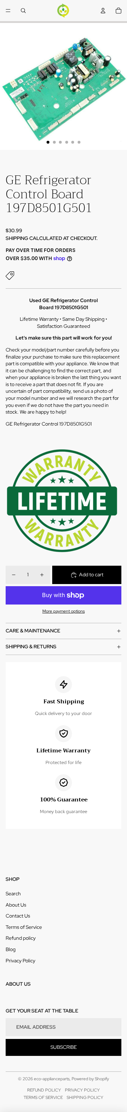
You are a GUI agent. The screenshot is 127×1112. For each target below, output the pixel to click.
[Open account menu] (103, 10)
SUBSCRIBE (63, 1047)
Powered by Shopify (90, 1079)
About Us (16, 905)
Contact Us (18, 916)
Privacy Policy (20, 960)
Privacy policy (82, 1090)
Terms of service (43, 1097)
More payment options (63, 611)
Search (13, 893)
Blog (11, 949)
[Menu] (8, 10)
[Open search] (23, 10)
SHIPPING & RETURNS (31, 646)
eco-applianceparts (51, 1079)
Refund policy (21, 938)
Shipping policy (85, 1097)
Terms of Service (24, 927)
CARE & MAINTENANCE (33, 630)
